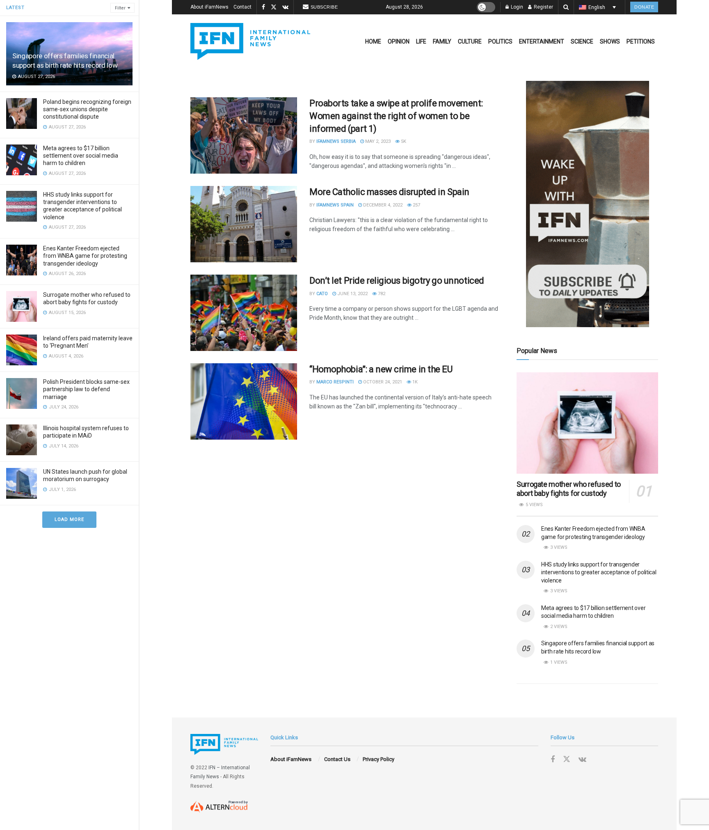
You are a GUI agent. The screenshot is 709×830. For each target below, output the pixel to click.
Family (442, 41)
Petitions (641, 41)
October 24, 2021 (382, 382)
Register (543, 7)
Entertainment (541, 41)
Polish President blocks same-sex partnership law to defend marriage (86, 389)
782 (381, 293)
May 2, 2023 (377, 141)
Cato (322, 293)
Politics (500, 41)
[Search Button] (566, 7)
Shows (610, 41)
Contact (242, 7)
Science (582, 41)
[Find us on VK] (285, 7)
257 (416, 205)
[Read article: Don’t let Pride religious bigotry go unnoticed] (243, 313)
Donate (644, 7)
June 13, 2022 (352, 293)
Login (516, 7)
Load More (69, 519)
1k (414, 382)
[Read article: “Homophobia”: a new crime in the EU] (243, 401)
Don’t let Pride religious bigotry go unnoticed (396, 280)
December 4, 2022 (382, 205)
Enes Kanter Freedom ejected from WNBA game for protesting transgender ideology (85, 255)
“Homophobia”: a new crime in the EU (381, 369)
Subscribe (324, 7)
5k (403, 141)
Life (421, 41)
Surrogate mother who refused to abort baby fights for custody (569, 489)
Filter (120, 8)
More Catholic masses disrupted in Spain (389, 192)
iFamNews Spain (335, 205)
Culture (470, 41)
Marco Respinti (335, 382)
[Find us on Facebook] (263, 7)
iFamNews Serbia (336, 141)
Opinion (398, 41)
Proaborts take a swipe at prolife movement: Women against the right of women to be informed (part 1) (396, 116)
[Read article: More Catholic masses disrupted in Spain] (243, 224)
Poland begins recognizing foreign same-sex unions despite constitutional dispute (87, 109)
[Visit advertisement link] (587, 204)
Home (373, 41)
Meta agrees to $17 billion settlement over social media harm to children (80, 155)
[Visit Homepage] (250, 41)
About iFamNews (209, 7)
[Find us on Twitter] (274, 7)
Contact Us (337, 759)
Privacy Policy (378, 759)
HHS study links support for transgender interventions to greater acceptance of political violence (598, 572)
